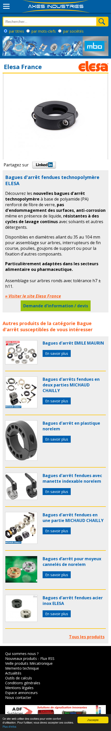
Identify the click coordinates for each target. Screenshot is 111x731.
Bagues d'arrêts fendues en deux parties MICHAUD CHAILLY (71, 384)
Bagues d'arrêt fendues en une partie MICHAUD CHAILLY (73, 517)
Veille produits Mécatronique (29, 663)
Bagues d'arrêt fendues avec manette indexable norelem (72, 478)
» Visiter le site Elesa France (33, 296)
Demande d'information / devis (55, 306)
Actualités (13, 673)
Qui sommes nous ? (21, 653)
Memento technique (22, 668)
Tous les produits (87, 637)
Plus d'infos (9, 726)
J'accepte (93, 720)
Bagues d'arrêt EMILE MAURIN (73, 343)
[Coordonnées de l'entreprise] (93, 70)
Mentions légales (19, 687)
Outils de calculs (18, 678)
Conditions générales (22, 682)
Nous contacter (18, 697)
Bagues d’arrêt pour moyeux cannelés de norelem (72, 561)
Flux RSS (47, 658)
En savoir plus (56, 353)
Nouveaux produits (21, 658)
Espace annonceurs (21, 692)
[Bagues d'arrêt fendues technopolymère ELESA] (21, 363)
